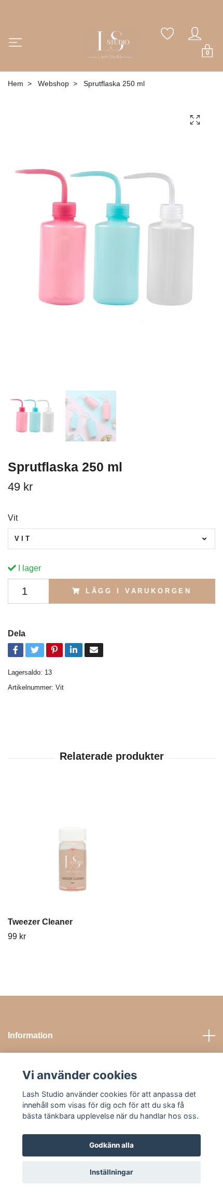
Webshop (53, 83)
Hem (15, 83)
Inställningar (111, 1172)
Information (30, 1035)
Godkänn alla (111, 1145)
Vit (13, 517)
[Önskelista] (167, 33)
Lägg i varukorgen (139, 591)
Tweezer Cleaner (40, 921)
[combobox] (111, 538)
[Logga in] (195, 33)
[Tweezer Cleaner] (111, 852)
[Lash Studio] (112, 44)
